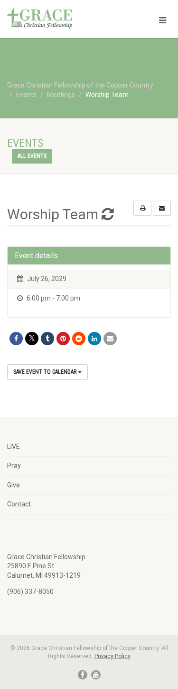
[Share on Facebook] (16, 338)
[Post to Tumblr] (47, 338)
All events (32, 156)
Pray (14, 465)
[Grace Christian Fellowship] (59, 18)
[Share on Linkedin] (94, 338)
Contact (19, 504)
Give (13, 485)
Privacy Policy (112, 656)
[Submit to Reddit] (78, 338)
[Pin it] (63, 338)
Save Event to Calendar (45, 372)
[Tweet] (31, 338)
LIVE (13, 446)
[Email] (110, 338)
